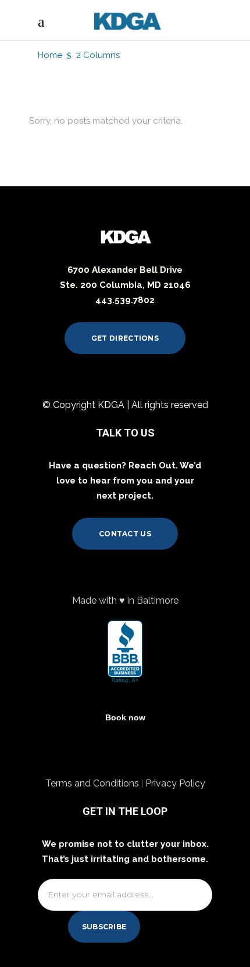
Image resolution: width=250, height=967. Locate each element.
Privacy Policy (175, 783)
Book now (125, 717)
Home (50, 55)
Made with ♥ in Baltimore (125, 600)
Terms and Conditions (93, 783)
